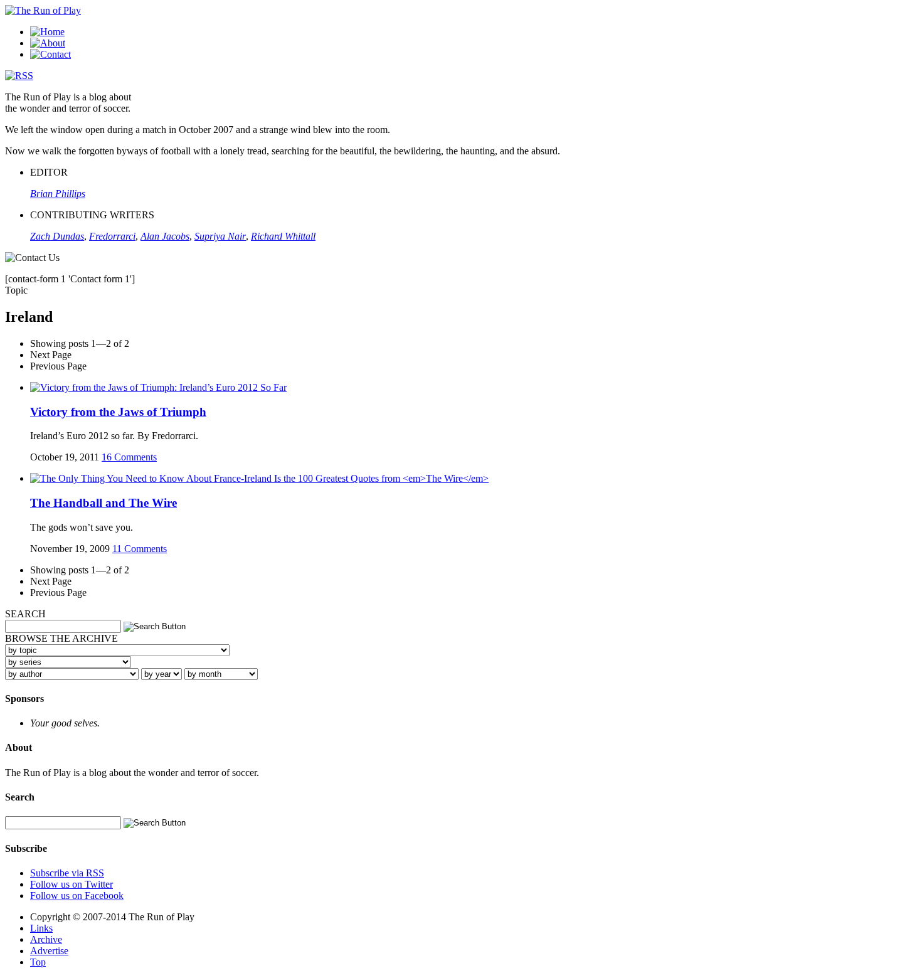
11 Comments (139, 548)
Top (38, 962)
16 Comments (129, 457)
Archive (46, 939)
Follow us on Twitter (71, 884)
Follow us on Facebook (77, 895)
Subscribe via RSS (67, 873)
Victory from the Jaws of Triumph (118, 411)
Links (41, 928)
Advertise (49, 950)
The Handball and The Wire (103, 502)
